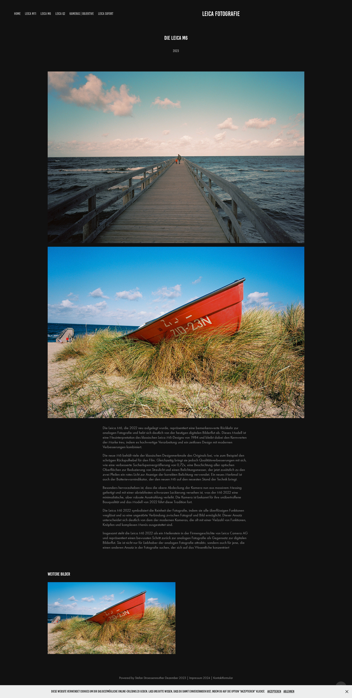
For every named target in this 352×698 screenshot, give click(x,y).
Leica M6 (46, 14)
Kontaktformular (223, 678)
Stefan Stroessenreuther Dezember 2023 (160, 678)
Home (17, 14)
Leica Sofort (105, 14)
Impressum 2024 (199, 678)
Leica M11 (30, 14)
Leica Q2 (60, 14)
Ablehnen (288, 691)
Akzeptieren (274, 691)
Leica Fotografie (221, 13)
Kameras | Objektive (81, 14)
